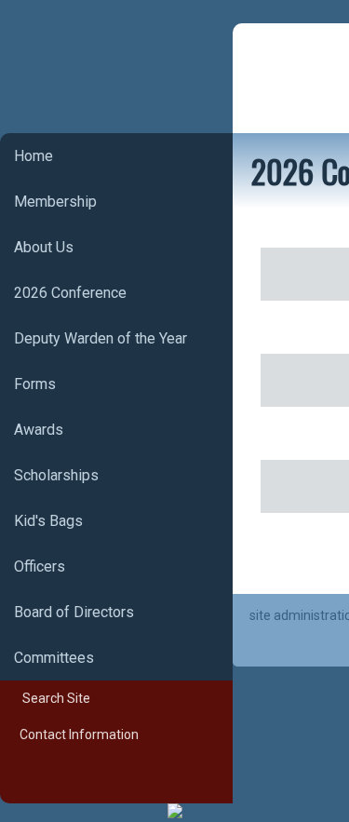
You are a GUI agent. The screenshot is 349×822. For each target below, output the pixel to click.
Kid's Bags (48, 521)
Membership (55, 201)
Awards (38, 429)
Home (33, 156)
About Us (44, 247)
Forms (35, 384)
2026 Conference (70, 293)
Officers (39, 566)
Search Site (52, 698)
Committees (54, 658)
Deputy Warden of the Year (100, 338)
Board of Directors (74, 612)
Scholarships (56, 475)
